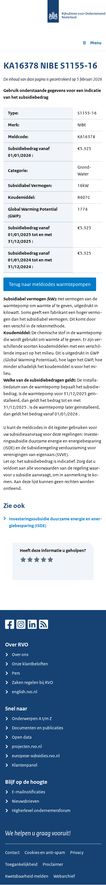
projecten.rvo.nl (27, 746)
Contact (12, 852)
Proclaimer (53, 864)
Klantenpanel (24, 765)
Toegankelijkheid (21, 864)
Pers (16, 673)
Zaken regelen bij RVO (32, 682)
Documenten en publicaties (37, 727)
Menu (95, 42)
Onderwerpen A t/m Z (32, 718)
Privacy (76, 852)
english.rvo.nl (24, 691)
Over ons (20, 654)
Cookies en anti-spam (45, 852)
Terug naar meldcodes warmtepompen (50, 284)
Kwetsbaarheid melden (26, 876)
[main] (53, 330)
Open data (22, 737)
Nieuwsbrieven (25, 801)
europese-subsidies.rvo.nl (36, 755)
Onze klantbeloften (30, 663)
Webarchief (64, 876)
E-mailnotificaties (28, 791)
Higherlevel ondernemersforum (41, 810)
